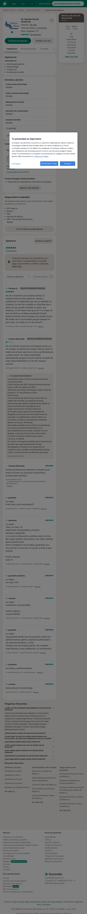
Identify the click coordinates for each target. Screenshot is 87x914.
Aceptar (67, 164)
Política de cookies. (41, 157)
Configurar (16, 164)
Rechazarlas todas (49, 164)
